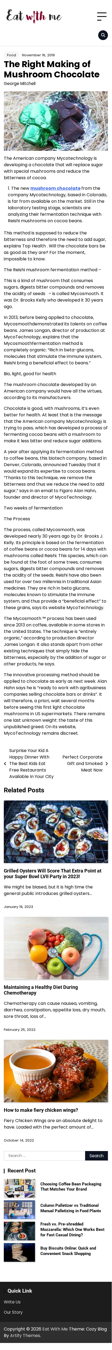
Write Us (12, 1302)
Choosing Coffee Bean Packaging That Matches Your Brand (70, 1187)
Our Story (13, 1312)
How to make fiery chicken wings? (41, 1110)
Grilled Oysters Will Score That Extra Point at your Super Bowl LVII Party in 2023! (52, 874)
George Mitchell (20, 83)
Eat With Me (55, 1329)
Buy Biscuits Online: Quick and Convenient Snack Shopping (68, 1251)
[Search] (103, 35)
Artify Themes (25, 1335)
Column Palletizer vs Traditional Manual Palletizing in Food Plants (70, 1208)
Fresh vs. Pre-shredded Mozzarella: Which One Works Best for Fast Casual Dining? (72, 1229)
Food (11, 55)
